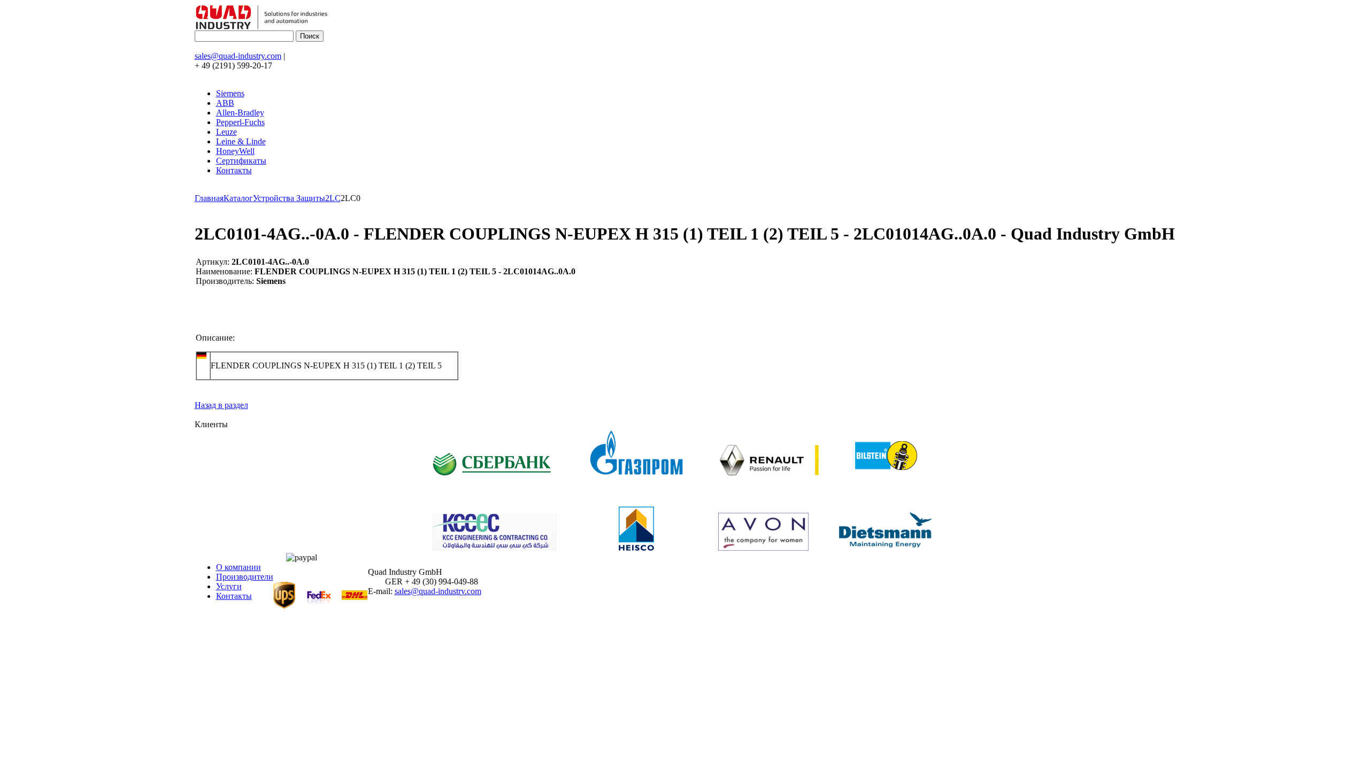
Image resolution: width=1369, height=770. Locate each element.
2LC (333, 198)
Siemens (230, 93)
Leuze (226, 131)
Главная (209, 198)
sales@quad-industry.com (238, 55)
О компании (238, 567)
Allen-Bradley (240, 112)
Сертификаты (241, 160)
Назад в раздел (221, 405)
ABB (225, 102)
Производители (244, 576)
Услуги (229, 586)
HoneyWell (235, 151)
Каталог (238, 198)
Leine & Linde (241, 141)
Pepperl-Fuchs (240, 122)
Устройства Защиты (289, 198)
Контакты (234, 170)
